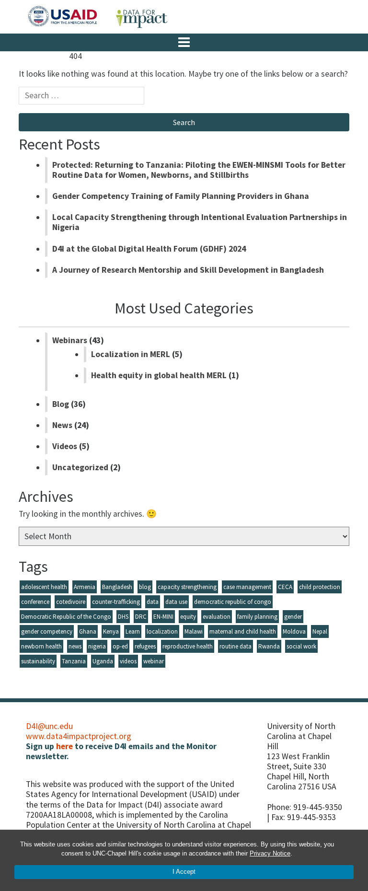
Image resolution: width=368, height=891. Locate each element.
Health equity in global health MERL (159, 375)
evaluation (216, 617)
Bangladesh (117, 587)
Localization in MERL (130, 354)
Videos (64, 446)
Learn (133, 631)
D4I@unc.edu (49, 726)
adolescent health (44, 587)
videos (128, 661)
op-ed (120, 646)
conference (35, 602)
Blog (60, 404)
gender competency (46, 631)
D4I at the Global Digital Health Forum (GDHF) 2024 (149, 248)
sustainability (38, 661)
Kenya (111, 631)
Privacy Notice (270, 853)
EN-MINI (163, 617)
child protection (319, 587)
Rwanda (269, 646)
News (62, 425)
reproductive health (187, 646)
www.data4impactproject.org (78, 736)
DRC (141, 617)
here (64, 746)
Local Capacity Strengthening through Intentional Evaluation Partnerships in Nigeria (199, 222)
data (153, 602)
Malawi (193, 631)
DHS (123, 617)
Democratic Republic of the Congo (66, 617)
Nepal (319, 631)
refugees (145, 646)
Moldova (294, 631)
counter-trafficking (116, 602)
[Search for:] (81, 98)
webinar (153, 661)
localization (162, 631)
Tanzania (74, 661)
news (75, 646)
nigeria (97, 646)
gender (293, 617)
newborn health (41, 646)
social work (301, 646)
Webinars (69, 340)
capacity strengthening (187, 587)
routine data (235, 646)
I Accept (184, 871)
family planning (257, 617)
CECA (285, 587)
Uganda (102, 661)
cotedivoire (70, 602)
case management (247, 587)
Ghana (87, 631)
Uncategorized (80, 467)
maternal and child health (242, 631)
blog (145, 587)
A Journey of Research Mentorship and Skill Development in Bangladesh (188, 270)
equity (188, 617)
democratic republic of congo (232, 602)
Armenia (84, 587)
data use (176, 602)
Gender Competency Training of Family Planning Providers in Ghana (180, 196)
